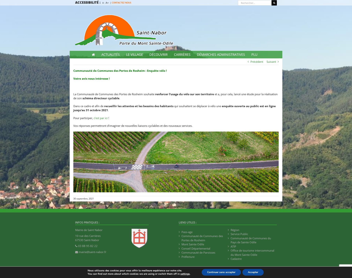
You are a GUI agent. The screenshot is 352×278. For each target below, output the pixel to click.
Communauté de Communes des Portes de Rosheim (202, 238)
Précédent (256, 61)
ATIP (233, 246)
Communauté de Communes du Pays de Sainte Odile (251, 240)
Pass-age (187, 232)
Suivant (271, 61)
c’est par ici (101, 118)
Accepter (253, 272)
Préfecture (188, 257)
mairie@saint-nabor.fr (92, 252)
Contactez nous (121, 2)
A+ (107, 2)
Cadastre (236, 259)
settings (185, 274)
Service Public (239, 234)
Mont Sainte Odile (193, 244)
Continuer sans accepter (221, 272)
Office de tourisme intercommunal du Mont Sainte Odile (252, 253)
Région (235, 230)
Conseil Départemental (196, 248)
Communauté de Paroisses (198, 252)
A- (103, 2)
